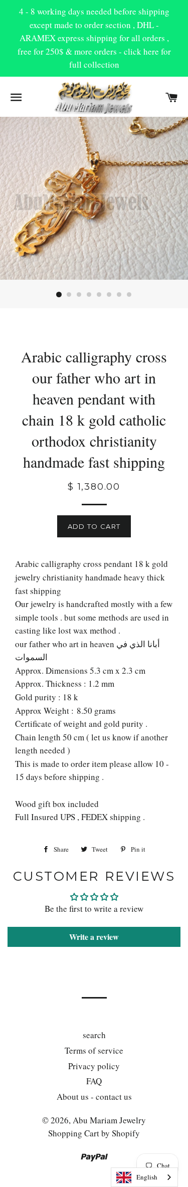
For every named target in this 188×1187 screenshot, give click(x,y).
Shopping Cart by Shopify (94, 1133)
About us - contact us (94, 1096)
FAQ (94, 1081)
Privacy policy (94, 1066)
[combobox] (144, 1177)
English (146, 1176)
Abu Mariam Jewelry (109, 1120)
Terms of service (94, 1050)
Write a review (94, 936)
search (94, 1035)
